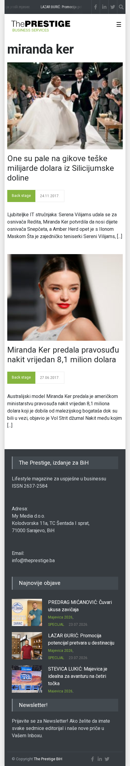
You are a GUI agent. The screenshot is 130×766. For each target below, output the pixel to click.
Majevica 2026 (60, 617)
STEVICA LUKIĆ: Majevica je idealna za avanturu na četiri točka (77, 676)
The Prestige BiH (48, 759)
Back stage (21, 196)
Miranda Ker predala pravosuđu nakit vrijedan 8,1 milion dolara (63, 354)
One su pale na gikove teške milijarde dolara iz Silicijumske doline (60, 168)
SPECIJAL (56, 624)
